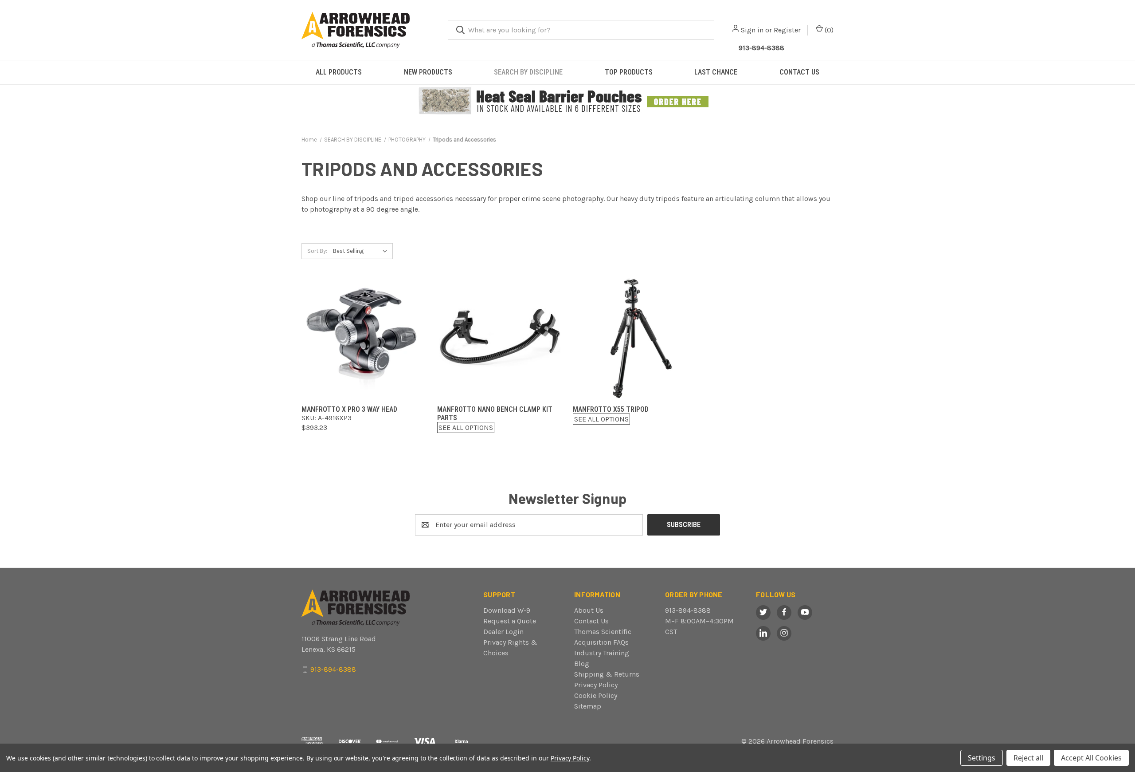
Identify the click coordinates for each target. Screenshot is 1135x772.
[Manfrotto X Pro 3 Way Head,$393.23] (364, 336)
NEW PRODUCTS (428, 72)
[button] (568, 101)
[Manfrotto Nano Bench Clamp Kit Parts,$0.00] (499, 336)
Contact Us (591, 621)
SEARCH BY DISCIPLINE (528, 72)
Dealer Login (503, 631)
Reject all (1028, 758)
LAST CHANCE (715, 72)
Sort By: (317, 251)
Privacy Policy (596, 685)
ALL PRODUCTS (339, 72)
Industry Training (601, 653)
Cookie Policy (595, 695)
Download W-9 (506, 610)
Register (787, 30)
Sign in (752, 30)
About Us (588, 610)
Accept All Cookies (1091, 758)
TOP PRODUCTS (629, 72)
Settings (981, 758)
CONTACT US (799, 72)
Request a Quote (509, 621)
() (828, 30)
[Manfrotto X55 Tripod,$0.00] (635, 336)
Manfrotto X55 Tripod (611, 409)
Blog (581, 663)
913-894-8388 (761, 47)
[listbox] (362, 251)
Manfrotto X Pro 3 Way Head (349, 409)
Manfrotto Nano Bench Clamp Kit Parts (494, 413)
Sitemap (587, 706)
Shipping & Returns (606, 674)
